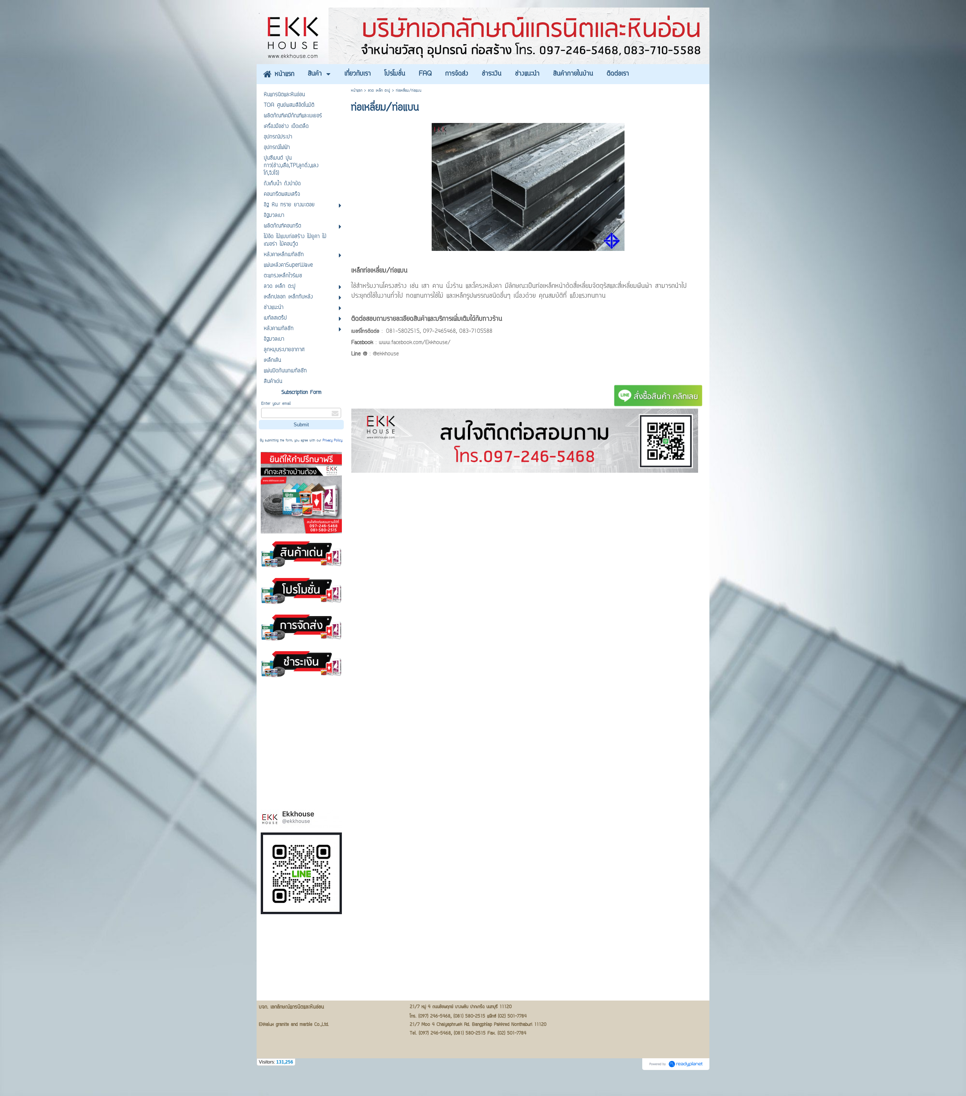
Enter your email (276, 404)
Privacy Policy (332, 440)
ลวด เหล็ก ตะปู (379, 91)
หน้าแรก (356, 91)
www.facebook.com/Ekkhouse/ (415, 343)
